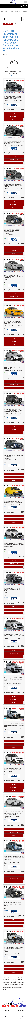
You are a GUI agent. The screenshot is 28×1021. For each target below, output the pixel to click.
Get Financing (14, 116)
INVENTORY (7, 1012)
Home (2, 11)
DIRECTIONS (21, 1010)
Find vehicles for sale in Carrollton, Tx (13, 11)
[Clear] (21, 23)
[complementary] (24, 1017)
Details (14, 113)
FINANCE (21, 1012)
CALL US (7, 1010)
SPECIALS (14, 1014)
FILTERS (9, 23)
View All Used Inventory (14, 75)
